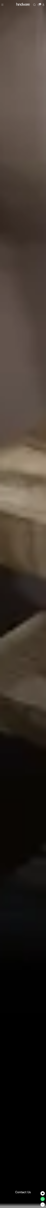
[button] (42, 1193)
